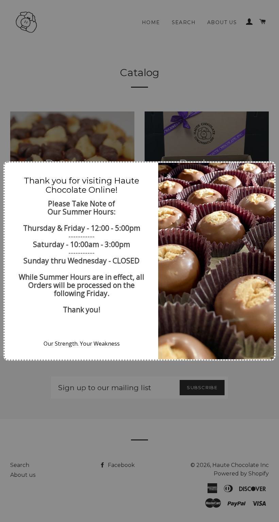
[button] (12, 170)
